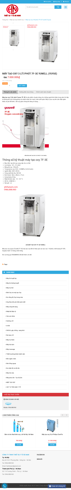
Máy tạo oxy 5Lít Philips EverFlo (52, 434)
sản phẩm (48, 1)
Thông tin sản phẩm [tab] (10, 92)
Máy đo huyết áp (11, 278)
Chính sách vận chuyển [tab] (43, 92)
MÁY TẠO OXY (10, 382)
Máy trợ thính (10, 340)
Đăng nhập (57, 1)
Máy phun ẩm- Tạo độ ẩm (14, 377)
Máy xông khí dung (12, 307)
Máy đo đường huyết (12, 283)
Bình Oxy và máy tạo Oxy (13, 292)
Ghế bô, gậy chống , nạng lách (15, 330)
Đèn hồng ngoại (11, 363)
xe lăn (8, 325)
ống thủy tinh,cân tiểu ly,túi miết (15, 302)
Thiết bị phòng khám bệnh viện (15, 354)
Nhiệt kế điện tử (11, 311)
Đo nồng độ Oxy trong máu (14, 297)
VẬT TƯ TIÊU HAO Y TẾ (13, 387)
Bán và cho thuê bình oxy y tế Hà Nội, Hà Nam (19, 434)
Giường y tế (9, 321)
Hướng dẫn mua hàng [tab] (26, 92)
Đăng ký (66, 1)
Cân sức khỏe (10, 316)
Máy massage (10, 349)
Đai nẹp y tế (9, 335)
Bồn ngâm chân (11, 359)
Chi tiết (19, 445)
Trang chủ (5, 19)
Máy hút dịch (10, 344)
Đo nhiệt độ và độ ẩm (13, 368)
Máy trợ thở (9, 288)
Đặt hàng (22, 85)
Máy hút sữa (10, 373)
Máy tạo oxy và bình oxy (17, 19)
